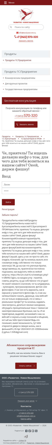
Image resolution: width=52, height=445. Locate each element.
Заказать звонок (26, 41)
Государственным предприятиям (21, 89)
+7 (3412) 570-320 (26, 413)
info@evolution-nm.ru (26, 416)
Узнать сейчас (25, 366)
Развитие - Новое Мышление (38, 443)
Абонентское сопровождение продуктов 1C (26, 347)
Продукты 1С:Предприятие (18, 60)
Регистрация (8, 209)
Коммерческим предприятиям (20, 78)
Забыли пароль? (10, 215)
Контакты (26, 406)
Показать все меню (26, 401)
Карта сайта (26, 419)
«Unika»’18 (22, 440)
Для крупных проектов (16, 83)
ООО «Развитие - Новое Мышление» (21, 377)
